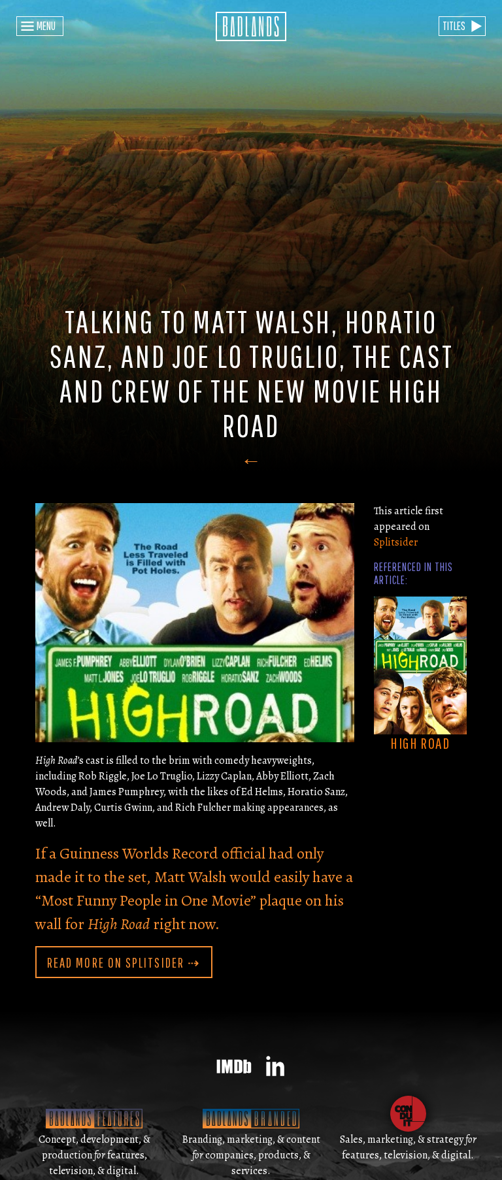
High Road (420, 743)
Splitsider (396, 542)
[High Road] (420, 664)
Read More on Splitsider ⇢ (124, 962)
